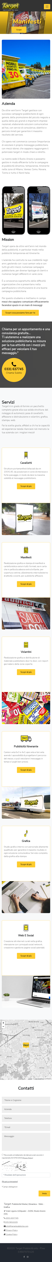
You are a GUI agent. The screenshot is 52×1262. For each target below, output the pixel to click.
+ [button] (3, 1022)
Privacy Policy (28, 1158)
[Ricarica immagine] (10, 1181)
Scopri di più (26, 486)
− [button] (3, 1026)
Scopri (26, 29)
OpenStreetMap (39, 1079)
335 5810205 (11, 1222)
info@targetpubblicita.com (17, 1226)
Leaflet (30, 1079)
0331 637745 (11, 1218)
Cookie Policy (11, 1234)
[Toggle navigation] (47, 6)
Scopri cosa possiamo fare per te (20, 312)
